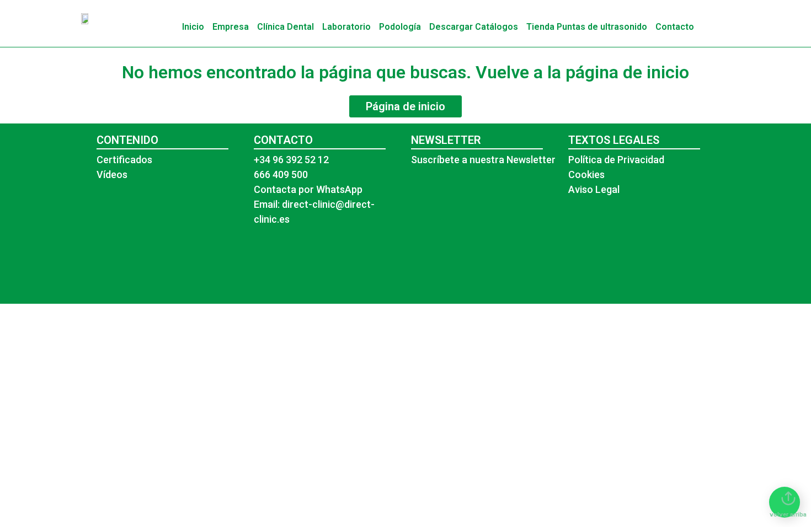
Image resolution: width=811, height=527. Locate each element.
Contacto (674, 26)
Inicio (193, 26)
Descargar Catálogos (473, 26)
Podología (400, 26)
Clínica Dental (285, 26)
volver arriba (788, 514)
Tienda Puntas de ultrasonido (586, 26)
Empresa (230, 26)
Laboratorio (346, 26)
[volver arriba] (788, 498)
